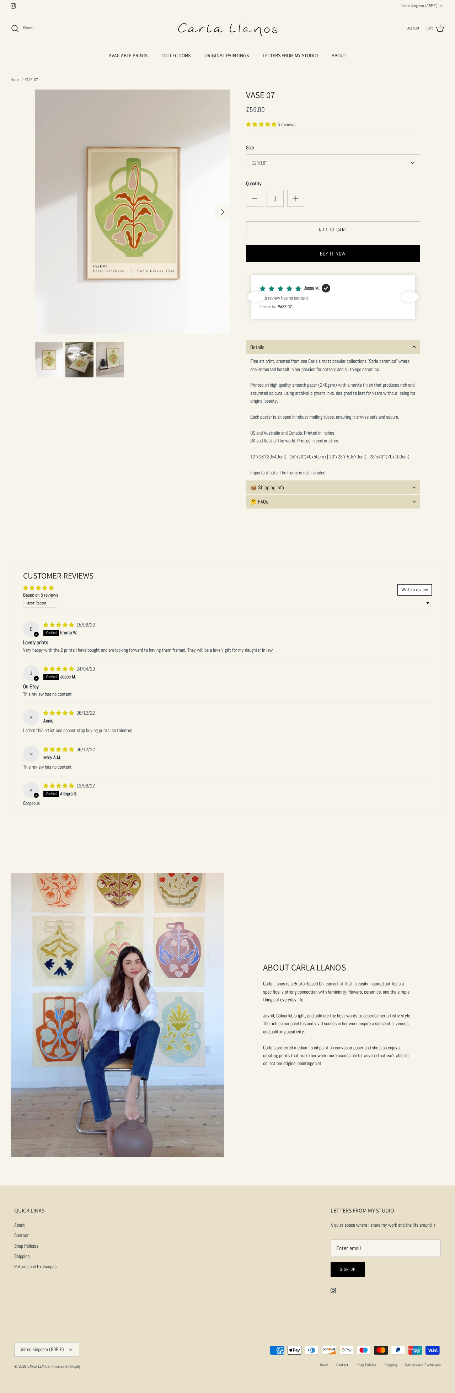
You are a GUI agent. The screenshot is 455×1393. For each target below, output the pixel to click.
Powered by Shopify (66, 1366)
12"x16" (259, 163)
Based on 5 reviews (40, 595)
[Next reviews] (410, 297)
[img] (59, 625)
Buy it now (333, 254)
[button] (262, 124)
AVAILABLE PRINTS (128, 55)
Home (15, 79)
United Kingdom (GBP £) (419, 5)
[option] (132, 212)
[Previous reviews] (256, 297)
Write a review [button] (414, 589)
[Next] (222, 212)
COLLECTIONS (176, 55)
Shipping (22, 1256)
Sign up (347, 1269)
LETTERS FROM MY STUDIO (290, 55)
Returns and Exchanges (35, 1266)
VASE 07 (31, 79)
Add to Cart (332, 229)
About (19, 1225)
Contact (21, 1235)
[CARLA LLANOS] (227, 28)
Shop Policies (26, 1246)
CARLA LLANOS (38, 1366)
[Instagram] (13, 6)
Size (250, 147)
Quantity (254, 183)
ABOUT (339, 55)
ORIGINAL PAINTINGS (226, 55)
